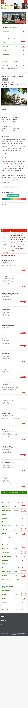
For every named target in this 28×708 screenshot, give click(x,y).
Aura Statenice (6, 54)
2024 (12, 569)
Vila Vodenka (5, 692)
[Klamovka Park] (14, 493)
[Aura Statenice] (14, 704)
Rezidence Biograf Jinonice (9, 597)
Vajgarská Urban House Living (16, 245)
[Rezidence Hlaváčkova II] (14, 465)
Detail (23, 325)
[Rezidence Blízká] (14, 392)
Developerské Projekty (14, 94)
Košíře (7, 195)
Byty (4, 195)
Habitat (4, 50)
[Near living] (14, 263)
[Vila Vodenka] (14, 682)
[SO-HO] (14, 641)
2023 (12, 628)
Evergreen (5, 61)
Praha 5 (11, 195)
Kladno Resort (6, 31)
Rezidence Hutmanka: (14, 256)
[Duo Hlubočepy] (14, 557)
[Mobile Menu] (2, 1)
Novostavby (5, 94)
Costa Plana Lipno (7, 38)
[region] (14, 225)
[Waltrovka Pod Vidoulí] (14, 305)
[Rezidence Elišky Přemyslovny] (14, 368)
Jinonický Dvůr (6, 627)
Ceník (23, 31)
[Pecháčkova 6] (14, 434)
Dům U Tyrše (5, 346)
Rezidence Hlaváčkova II (8, 475)
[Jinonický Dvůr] (14, 617)
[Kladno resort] (14, 13)
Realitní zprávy (6, 239)
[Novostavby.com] (14, 1)
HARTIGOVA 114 (6, 34)
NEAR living (5, 65)
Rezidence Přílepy (13, 242)
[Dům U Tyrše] (14, 337)
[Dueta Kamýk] (14, 516)
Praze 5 (7, 171)
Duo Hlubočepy (6, 567)
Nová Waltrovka (6, 57)
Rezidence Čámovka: (14, 252)
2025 (12, 317)
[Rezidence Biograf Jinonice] (14, 587)
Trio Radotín (5, 46)
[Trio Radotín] (14, 75)
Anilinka (4, 42)
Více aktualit (5, 260)
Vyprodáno (5, 89)
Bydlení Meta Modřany (14, 249)
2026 (12, 379)
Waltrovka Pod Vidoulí (8, 315)
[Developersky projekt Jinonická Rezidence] (14, 105)
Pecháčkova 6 (6, 443)
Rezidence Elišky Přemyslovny (10, 378)
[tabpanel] (14, 105)
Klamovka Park (6, 503)
